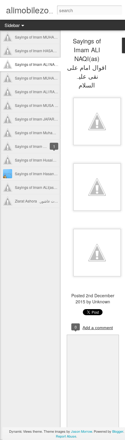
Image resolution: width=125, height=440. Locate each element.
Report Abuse (66, 436)
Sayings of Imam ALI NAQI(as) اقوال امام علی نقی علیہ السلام (86, 62)
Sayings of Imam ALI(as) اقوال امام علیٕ (46, 187)
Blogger (117, 431)
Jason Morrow (81, 431)
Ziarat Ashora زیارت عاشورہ (37, 200)
